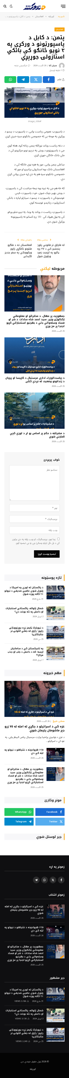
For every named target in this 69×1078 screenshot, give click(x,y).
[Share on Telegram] (23, 79)
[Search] (5, 6)
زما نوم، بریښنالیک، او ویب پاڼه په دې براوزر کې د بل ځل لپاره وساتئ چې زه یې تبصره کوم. (36, 541)
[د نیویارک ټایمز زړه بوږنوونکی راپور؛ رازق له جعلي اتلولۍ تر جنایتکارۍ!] (56, 633)
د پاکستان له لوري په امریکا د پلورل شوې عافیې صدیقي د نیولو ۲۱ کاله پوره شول (23, 590)
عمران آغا (53, 66)
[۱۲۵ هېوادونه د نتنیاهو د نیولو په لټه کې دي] (56, 755)
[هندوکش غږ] (34, 6)
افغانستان (59, 29)
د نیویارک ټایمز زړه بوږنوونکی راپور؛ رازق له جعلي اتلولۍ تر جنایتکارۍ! (26, 631)
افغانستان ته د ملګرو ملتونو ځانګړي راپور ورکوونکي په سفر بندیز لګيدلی (18, 251)
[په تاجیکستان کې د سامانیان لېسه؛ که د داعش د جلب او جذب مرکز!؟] (56, 653)
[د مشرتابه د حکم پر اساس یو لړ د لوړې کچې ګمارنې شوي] (34, 411)
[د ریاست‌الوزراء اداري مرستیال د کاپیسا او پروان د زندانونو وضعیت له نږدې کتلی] (34, 355)
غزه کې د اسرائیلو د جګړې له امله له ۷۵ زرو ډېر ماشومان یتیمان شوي (35, 728)
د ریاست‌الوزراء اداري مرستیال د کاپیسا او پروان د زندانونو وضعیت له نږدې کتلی (35, 380)
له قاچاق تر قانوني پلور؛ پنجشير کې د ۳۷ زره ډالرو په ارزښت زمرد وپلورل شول (51, 251)
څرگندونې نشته (20, 66)
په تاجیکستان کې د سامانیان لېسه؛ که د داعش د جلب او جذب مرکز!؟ (25, 651)
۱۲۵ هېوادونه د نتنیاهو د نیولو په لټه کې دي (23, 751)
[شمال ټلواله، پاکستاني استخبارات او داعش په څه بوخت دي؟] (56, 613)
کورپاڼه (33, 1069)
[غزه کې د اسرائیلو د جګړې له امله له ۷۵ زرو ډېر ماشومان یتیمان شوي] (34, 699)
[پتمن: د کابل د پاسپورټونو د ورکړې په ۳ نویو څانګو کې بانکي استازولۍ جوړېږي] (34, 102)
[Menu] (63, 6)
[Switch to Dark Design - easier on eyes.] (11, 6)
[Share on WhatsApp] (10, 79)
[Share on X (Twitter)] (36, 79)
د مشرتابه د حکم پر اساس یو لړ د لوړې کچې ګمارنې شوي (37, 435)
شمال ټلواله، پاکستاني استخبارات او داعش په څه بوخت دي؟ (24, 610)
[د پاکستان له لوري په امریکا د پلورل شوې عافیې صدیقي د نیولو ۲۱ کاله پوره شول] (56, 592)
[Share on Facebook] (49, 79)
